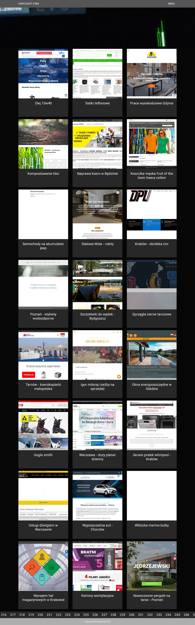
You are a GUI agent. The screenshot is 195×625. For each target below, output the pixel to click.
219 (31, 615)
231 (141, 615)
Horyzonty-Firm (28, 3)
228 (113, 615)
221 (49, 615)
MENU (171, 3)
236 (186, 615)
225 (86, 615)
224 (77, 615)
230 (131, 615)
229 (122, 615)
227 (104, 615)
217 (13, 615)
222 (58, 615)
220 (40, 615)
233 (159, 615)
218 (22, 615)
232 (150, 615)
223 (68, 615)
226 (95, 615)
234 (168, 615)
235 (177, 615)
